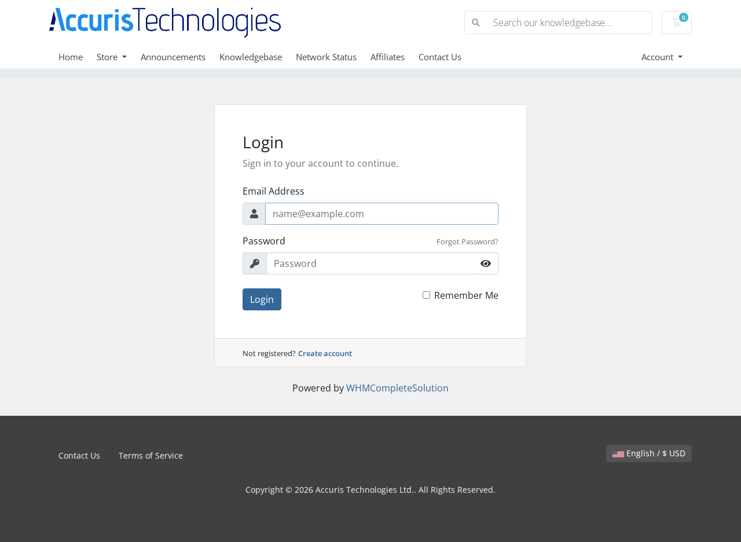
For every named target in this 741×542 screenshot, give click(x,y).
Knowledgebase (250, 57)
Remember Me (466, 295)
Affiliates (387, 57)
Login (262, 299)
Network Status (326, 57)
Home (70, 57)
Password (264, 241)
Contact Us (440, 57)
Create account (325, 353)
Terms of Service (151, 455)
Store (108, 57)
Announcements (173, 57)
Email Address (274, 191)
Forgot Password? (467, 241)
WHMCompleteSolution (397, 388)
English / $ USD (654, 453)
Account (658, 57)
